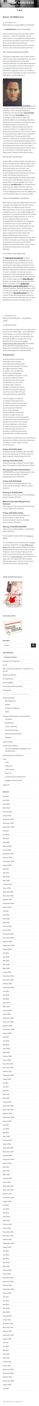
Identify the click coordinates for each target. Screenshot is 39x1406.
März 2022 (6, 880)
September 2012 (8, 1289)
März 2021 (6, 922)
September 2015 (8, 1159)
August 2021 (7, 907)
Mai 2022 (6, 873)
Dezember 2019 (8, 976)
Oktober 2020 (7, 942)
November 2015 (8, 1152)
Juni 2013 (6, 1255)
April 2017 (6, 1094)
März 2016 (6, 1136)
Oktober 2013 (7, 1239)
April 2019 (6, 1003)
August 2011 (7, 1339)
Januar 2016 (7, 1144)
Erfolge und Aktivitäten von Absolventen (16, 716)
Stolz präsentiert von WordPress (12, 1401)
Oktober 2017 (7, 1071)
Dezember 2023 (8, 819)
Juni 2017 (6, 1087)
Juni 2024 (6, 800)
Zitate (7, 712)
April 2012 (6, 1308)
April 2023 (6, 842)
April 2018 (6, 1048)
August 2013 (7, 1247)
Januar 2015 (7, 1182)
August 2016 (7, 1121)
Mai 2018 (6, 1045)
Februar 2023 (7, 846)
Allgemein (6, 785)
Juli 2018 (6, 1037)
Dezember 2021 (8, 892)
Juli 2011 (5, 1343)
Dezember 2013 (8, 1232)
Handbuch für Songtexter (11, 661)
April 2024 (6, 804)
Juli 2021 (6, 911)
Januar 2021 (7, 930)
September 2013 (8, 1243)
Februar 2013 (7, 1270)
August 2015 (7, 1163)
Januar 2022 (7, 888)
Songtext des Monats (12, 708)
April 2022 (6, 877)
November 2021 (8, 896)
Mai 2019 (6, 999)
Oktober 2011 (7, 1331)
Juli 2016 (6, 1125)
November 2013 (8, 1236)
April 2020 (6, 964)
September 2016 (8, 1117)
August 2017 (7, 1079)
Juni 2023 (6, 835)
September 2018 (8, 1029)
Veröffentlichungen (11, 730)
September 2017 (8, 1075)
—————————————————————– (16, 694)
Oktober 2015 (7, 1155)
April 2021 (6, 919)
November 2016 (8, 1110)
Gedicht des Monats (9, 675)
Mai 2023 (6, 838)
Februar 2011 (7, 1362)
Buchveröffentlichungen (13, 734)
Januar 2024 (7, 815)
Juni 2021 (6, 915)
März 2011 (6, 1358)
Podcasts (8, 737)
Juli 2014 (6, 1205)
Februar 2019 (7, 1010)
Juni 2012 (6, 1301)
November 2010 (8, 1373)
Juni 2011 (6, 1346)
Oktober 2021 (7, 899)
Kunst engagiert (8, 682)
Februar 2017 (7, 1102)
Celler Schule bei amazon (12, 577)
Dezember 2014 (8, 1186)
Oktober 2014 (7, 1194)
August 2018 (7, 1033)
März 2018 (6, 1052)
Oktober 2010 (7, 1377)
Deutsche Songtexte (18, 2)
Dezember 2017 (8, 1064)
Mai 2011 (6, 1350)
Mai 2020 (6, 961)
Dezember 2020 (8, 934)
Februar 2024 (7, 812)
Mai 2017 (6, 1090)
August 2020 (7, 949)
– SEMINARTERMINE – (10, 657)
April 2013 (6, 1262)
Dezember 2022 (8, 854)
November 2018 (8, 1022)
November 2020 (8, 938)
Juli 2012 (6, 1297)
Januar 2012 (7, 1320)
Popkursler (8, 766)
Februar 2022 (7, 884)
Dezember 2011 (8, 1323)
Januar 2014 (7, 1228)
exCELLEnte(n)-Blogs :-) (11, 746)
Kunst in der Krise (11, 726)
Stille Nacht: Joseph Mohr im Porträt (18, 25)
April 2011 (6, 1354)
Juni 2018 (6, 1041)
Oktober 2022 (7, 857)
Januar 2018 (7, 1060)
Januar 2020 (7, 972)
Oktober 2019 (7, 984)
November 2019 (8, 980)
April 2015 (6, 1171)
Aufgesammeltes (9, 698)
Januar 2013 (7, 1274)
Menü (20, 10)
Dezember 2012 (8, 1278)
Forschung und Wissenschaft (12, 686)
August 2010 (7, 1385)
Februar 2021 (7, 926)
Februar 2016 (7, 1140)
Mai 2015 (6, 1167)
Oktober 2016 (7, 1113)
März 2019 (6, 1006)
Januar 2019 (7, 1014)
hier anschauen (17, 556)
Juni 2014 (6, 1209)
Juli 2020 (6, 953)
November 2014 (8, 1190)
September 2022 (8, 861)
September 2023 (8, 827)
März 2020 (6, 968)
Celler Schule (9, 769)
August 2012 (7, 1293)
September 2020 (8, 945)
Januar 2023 (7, 850)
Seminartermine (9, 616)
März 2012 (6, 1312)
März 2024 (6, 808)
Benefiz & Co (9, 723)
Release (7, 704)
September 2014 (8, 1197)
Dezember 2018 (8, 1018)
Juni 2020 (6, 957)
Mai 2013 (6, 1259)
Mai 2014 (6, 1213)
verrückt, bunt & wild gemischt (15, 777)
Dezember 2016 (8, 1106)
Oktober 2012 (7, 1285)
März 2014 (6, 1220)
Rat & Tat (8, 773)
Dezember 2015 (8, 1148)
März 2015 (6, 1174)
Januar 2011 (7, 1365)
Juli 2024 (6, 796)
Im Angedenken (8, 679)
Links (4, 759)
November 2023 (8, 823)
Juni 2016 (6, 1129)
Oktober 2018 (7, 1026)
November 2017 (8, 1068)
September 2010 (8, 1381)
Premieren (8, 719)
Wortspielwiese (10, 701)
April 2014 (6, 1216)
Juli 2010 (6, 1388)
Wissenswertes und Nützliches (13, 755)
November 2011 (8, 1327)
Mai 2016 (6, 1132)
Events (5, 665)
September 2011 (8, 1335)
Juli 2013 (6, 1251)
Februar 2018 (7, 1056)
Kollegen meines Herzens (13, 780)
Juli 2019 (6, 991)
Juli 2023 (6, 831)
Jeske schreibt (7, 742)
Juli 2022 (6, 869)
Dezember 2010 (8, 1369)
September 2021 (8, 903)
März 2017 (6, 1098)
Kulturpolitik (7, 690)
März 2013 (6, 1266)
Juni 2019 (6, 995)
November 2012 (8, 1281)
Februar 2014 (7, 1224)
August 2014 (7, 1201)
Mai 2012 (6, 1304)
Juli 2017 (6, 1083)
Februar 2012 (7, 1316)
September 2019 (8, 987)
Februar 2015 (7, 1178)
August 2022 (7, 865)
